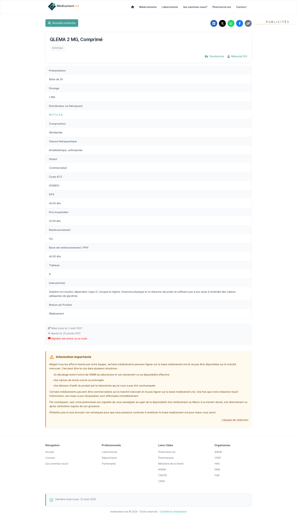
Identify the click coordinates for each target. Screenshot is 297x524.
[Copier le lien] (248, 23)
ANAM (162, 469)
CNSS (161, 481)
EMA (217, 469)
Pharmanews (166, 457)
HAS (217, 463)
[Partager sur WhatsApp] (231, 23)
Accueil (49, 452)
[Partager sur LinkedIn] (213, 23)
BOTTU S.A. (56, 114)
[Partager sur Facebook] (239, 23)
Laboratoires (170, 7)
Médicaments (148, 7)
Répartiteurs (109, 457)
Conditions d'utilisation (173, 511)
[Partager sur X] (222, 23)
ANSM (218, 452)
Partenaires (109, 463)
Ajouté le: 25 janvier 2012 (65, 333)
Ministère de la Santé (171, 463)
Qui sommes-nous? (195, 7)
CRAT (217, 457)
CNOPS (162, 475)
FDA (216, 475)
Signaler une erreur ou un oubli (69, 338)
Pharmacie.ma (221, 7)
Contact (241, 7)
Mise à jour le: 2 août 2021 (66, 328)
